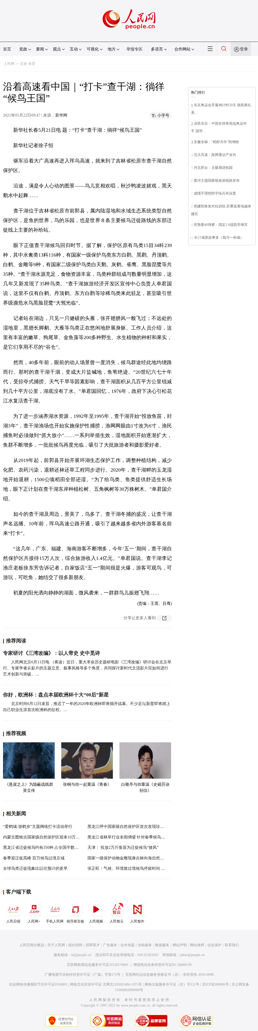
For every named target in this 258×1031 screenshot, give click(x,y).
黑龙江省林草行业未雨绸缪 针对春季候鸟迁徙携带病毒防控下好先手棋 (150, 837)
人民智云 (117, 921)
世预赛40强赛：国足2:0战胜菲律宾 (221, 225)
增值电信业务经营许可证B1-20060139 (162, 965)
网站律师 (197, 945)
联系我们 (232, 945)
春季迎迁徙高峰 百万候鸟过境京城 (33, 858)
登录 (244, 49)
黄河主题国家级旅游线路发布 (217, 180)
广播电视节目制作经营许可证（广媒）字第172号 (82, 974)
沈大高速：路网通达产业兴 (215, 155)
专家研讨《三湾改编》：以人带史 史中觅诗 (51, 653)
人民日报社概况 (31, 945)
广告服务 (110, 945)
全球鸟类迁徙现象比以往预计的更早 (35, 868)
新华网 (61, 115)
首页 (7, 49)
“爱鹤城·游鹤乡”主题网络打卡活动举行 (37, 826)
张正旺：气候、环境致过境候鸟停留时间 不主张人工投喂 (138, 868)
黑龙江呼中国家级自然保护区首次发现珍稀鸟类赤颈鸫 (135, 826)
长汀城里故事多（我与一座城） (219, 237)
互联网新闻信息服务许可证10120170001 (97, 965)
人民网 (9, 64)
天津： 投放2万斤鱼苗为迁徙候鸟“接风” (122, 847)
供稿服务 (145, 945)
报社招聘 (75, 945)
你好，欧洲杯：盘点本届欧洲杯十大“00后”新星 (56, 694)
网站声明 (180, 945)
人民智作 (137, 921)
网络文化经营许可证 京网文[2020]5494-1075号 (106, 984)
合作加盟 (127, 945)
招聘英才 (93, 945)
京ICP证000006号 (215, 984)
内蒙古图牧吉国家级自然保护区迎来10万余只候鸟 (47, 837)
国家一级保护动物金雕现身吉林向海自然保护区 (129, 858)
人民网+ (34, 921)
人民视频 (96, 921)
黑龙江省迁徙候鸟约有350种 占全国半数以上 (43, 847)
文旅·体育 (27, 64)
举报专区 (134, 49)
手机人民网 (54, 921)
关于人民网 (56, 945)
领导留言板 (75, 921)
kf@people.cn (81, 955)
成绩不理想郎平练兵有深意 (215, 193)
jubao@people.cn (192, 955)
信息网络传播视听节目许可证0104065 (38, 984)
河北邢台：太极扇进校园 (213, 168)
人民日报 (13, 921)
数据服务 (162, 945)
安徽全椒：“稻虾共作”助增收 (216, 142)
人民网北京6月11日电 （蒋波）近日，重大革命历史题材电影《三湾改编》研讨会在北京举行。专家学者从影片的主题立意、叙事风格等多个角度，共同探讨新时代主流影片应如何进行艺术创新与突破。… (87, 668)
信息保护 (214, 945)
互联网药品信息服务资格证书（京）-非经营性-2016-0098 (169, 974)
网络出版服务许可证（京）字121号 (172, 984)
